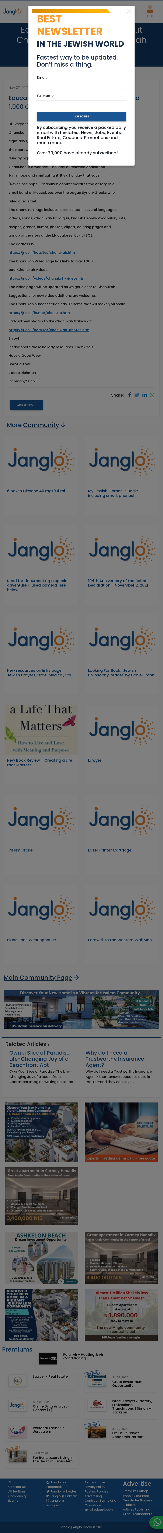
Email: (42, 77)
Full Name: (45, 95)
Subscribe (81, 116)
